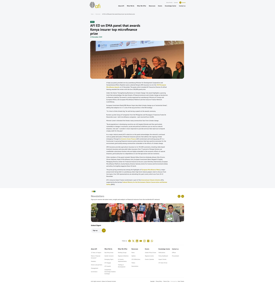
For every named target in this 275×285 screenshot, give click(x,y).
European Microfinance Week (151, 170)
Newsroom (98, 14)
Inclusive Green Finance (128, 139)
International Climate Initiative (151, 180)
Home (92, 14)
